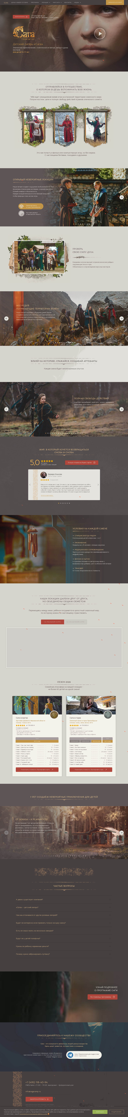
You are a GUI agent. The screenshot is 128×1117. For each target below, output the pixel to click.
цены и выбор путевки (19, 2)
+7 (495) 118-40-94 (36, 1082)
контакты (67, 2)
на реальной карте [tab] (52, 622)
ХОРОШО (100, 1112)
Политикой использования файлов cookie (33, 1114)
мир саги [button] (56, 2)
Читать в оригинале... (47, 495)
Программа (35, 2)
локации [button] (45, 2)
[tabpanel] (64, 649)
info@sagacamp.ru (33, 1091)
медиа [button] (77, 2)
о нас (6, 2)
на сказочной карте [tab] (75, 622)
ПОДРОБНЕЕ (117, 1112)
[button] (100, 34)
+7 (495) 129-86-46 (38, 16)
